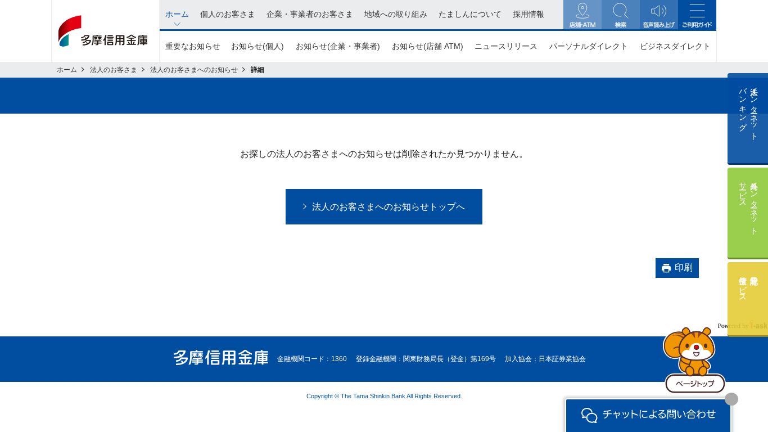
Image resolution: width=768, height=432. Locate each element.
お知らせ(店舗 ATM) (427, 46)
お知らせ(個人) (257, 46)
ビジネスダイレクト (675, 46)
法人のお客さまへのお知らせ (194, 70)
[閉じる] (731, 399)
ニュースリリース (506, 46)
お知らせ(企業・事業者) (338, 46)
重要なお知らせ (192, 46)
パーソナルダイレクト (588, 46)
